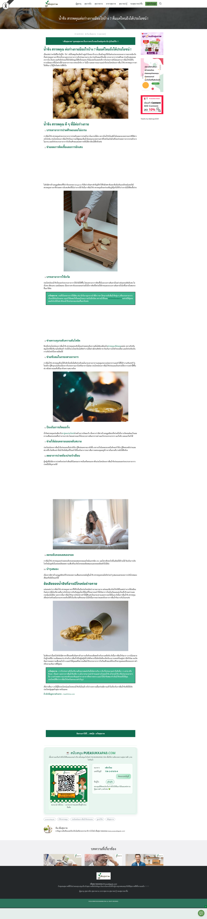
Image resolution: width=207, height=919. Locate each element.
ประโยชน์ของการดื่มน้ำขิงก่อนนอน (82, 819)
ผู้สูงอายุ (78, 4)
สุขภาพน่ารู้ (123, 4)
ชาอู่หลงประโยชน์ (68, 433)
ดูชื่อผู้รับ (110, 782)
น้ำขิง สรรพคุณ (63, 819)
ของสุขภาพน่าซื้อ (136, 4)
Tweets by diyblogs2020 (150, 119)
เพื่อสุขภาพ (110, 819)
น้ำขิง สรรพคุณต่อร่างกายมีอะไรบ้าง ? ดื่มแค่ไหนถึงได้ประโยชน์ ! (103, 18)
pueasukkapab (49, 819)
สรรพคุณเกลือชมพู (114, 346)
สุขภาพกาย (99, 4)
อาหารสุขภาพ (111, 4)
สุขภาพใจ (88, 4)
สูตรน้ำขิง (100, 819)
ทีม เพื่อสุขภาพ (91, 34)
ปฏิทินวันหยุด (151, 4)
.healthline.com (69, 694)
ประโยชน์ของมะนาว (115, 298)
